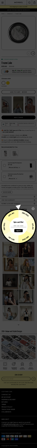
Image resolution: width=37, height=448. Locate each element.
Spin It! (18, 231)
